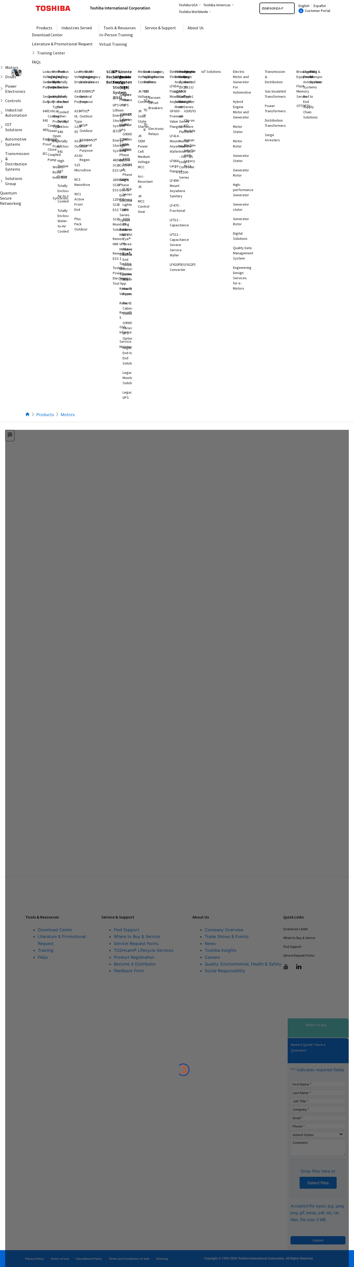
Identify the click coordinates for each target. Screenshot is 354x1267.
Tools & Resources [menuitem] (119, 27)
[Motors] (2, 67)
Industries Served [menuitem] (76, 27)
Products (45, 414)
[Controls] (2, 100)
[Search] (291, 8)
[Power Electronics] (2, 88)
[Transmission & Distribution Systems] (2, 161)
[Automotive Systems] (2, 141)
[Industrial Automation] (2, 112)
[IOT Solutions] (2, 127)
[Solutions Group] (2, 181)
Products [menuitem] (44, 27)
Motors (68, 414)
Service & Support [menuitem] (160, 27)
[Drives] (2, 76)
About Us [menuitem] (196, 27)
